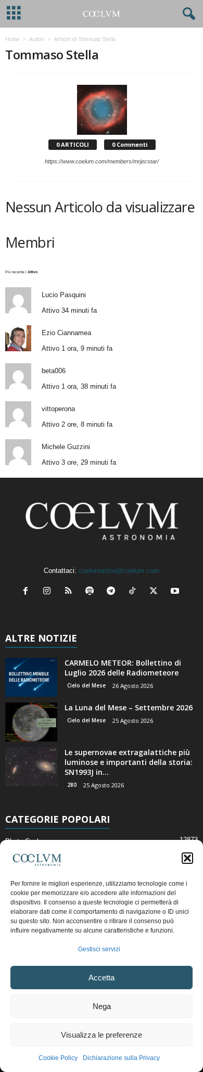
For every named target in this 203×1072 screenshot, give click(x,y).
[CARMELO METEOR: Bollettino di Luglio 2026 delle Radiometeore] (31, 677)
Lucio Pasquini (64, 295)
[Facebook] (28, 592)
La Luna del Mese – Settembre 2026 (129, 707)
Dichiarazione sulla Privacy (121, 1058)
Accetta (101, 977)
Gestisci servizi (99, 949)
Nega (102, 1006)
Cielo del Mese (86, 685)
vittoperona (58, 409)
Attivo (32, 272)
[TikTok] (134, 592)
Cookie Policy (58, 1058)
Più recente (14, 272)
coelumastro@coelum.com (119, 571)
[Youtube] (176, 592)
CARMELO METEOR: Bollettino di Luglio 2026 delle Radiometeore (123, 668)
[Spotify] (92, 592)
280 (72, 784)
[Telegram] (113, 592)
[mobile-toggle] (14, 14)
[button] (187, 858)
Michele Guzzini (66, 447)
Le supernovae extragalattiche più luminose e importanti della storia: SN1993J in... (129, 762)
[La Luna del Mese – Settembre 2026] (31, 722)
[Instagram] (49, 592)
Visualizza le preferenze (101, 1034)
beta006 (54, 371)
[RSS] (70, 592)
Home (12, 39)
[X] (156, 592)
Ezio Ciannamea (66, 333)
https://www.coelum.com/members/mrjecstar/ (102, 161)
